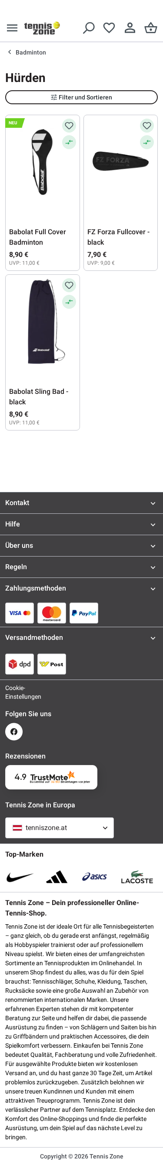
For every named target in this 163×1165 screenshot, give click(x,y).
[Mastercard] (51, 612)
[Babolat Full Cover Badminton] (42, 162)
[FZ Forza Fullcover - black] (121, 162)
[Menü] (12, 28)
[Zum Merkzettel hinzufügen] (69, 126)
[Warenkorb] (151, 28)
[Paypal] (84, 612)
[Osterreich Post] (51, 663)
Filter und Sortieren (85, 97)
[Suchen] (88, 28)
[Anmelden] (130, 28)
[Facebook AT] (14, 732)
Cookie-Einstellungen (14, 692)
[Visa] (19, 612)
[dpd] (19, 663)
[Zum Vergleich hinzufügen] (69, 142)
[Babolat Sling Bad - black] (42, 322)
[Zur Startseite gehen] (42, 27)
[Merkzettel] (109, 28)
